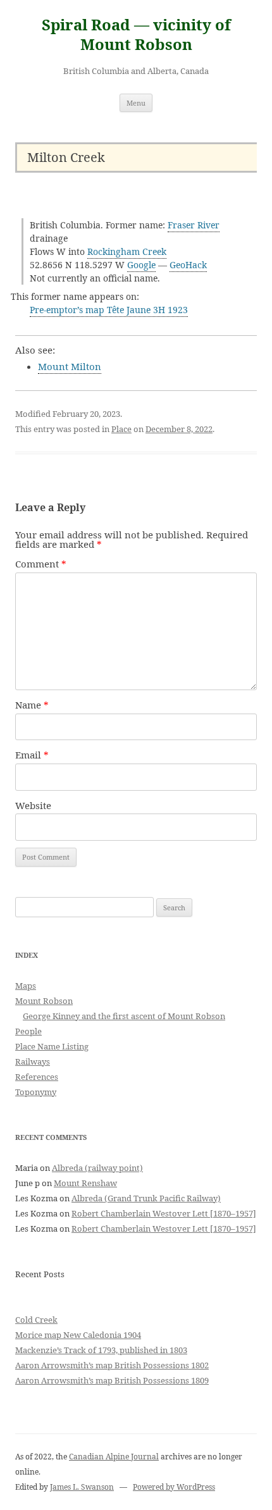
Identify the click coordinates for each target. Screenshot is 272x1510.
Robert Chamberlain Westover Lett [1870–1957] (163, 1213)
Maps (25, 985)
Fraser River (193, 225)
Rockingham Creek (126, 251)
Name (32, 704)
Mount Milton (69, 366)
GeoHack (188, 265)
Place (121, 429)
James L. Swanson (82, 1487)
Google (141, 265)
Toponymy (35, 1092)
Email (32, 754)
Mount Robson (44, 1000)
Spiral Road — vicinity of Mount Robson (136, 34)
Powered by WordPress (174, 1487)
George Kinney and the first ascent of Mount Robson (124, 1016)
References (36, 1076)
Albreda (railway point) (97, 1167)
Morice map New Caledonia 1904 (78, 1334)
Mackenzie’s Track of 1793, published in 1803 (101, 1350)
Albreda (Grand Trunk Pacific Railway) (146, 1198)
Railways (32, 1061)
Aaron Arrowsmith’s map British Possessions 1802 (112, 1365)
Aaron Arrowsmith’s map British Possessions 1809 (112, 1380)
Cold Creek (36, 1319)
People (28, 1031)
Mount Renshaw (85, 1183)
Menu (136, 103)
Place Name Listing (52, 1046)
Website (33, 805)
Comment (40, 563)
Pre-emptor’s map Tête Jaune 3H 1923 (109, 310)
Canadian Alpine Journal (114, 1456)
